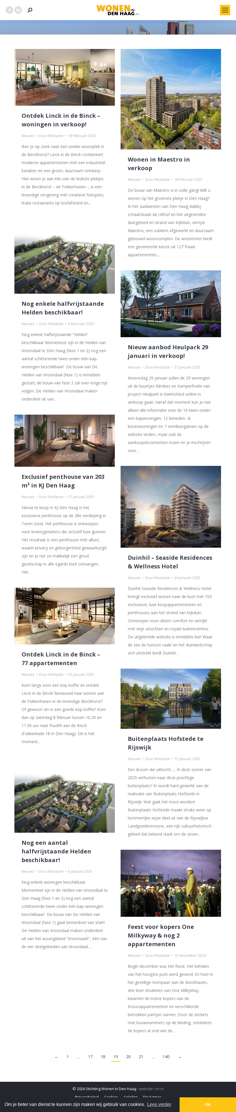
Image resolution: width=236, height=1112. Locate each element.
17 (90, 1056)
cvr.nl (159, 1088)
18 (103, 1056)
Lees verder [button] (159, 1104)
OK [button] (208, 1104)
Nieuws (28, 135)
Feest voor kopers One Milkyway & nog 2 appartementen (161, 935)
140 (166, 1056)
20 (128, 1056)
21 (141, 1056)
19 (115, 1056)
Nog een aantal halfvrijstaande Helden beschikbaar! (56, 851)
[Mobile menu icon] (225, 10)
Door (51, 135)
